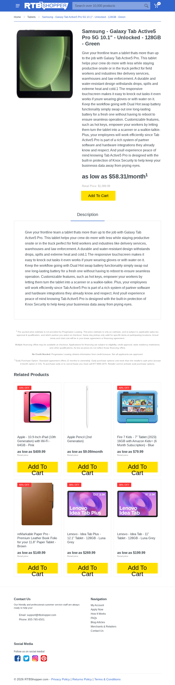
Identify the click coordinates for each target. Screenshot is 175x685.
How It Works (98, 613)
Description (87, 214)
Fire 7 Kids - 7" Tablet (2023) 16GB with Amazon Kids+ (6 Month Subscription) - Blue (137, 441)
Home (17, 17)
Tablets (31, 17)
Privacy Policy (60, 679)
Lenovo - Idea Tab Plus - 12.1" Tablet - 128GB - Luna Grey (86, 538)
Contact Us (97, 630)
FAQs (94, 618)
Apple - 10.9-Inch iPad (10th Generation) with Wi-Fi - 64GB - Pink (36, 441)
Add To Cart (98, 196)
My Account (97, 605)
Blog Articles (98, 622)
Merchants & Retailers (103, 626)
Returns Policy (82, 679)
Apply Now (97, 609)
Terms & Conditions (107, 679)
